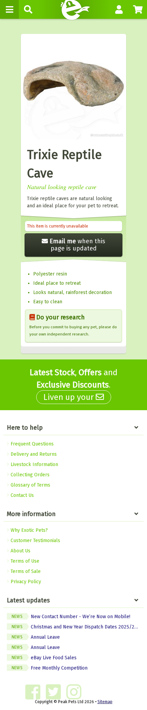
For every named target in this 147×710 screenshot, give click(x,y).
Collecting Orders (29, 475)
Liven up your (69, 397)
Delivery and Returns (33, 454)
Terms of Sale (25, 571)
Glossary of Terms (29, 485)
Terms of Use (24, 561)
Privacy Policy (25, 582)
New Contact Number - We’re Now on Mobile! (71, 617)
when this (77, 244)
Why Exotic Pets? (28, 530)
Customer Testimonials (34, 540)
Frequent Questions (31, 444)
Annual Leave (36, 637)
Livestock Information (33, 464)
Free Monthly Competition (50, 668)
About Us (19, 551)
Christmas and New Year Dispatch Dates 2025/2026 (77, 627)
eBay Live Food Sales (44, 658)
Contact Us (21, 495)
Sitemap (104, 701)
